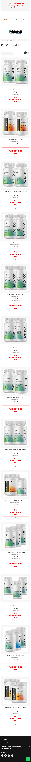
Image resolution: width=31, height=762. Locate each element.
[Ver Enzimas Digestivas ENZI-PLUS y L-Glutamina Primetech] (15, 518)
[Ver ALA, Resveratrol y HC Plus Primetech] (15, 673)
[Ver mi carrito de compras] (18, 36)
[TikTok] (12, 755)
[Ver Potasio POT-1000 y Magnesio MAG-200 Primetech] (15, 208)
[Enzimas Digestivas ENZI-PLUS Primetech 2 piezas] (15, 433)
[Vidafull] (15, 31)
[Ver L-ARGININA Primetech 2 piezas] (15, 157)
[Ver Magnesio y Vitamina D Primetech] (15, 260)
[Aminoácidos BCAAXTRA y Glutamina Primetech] (15, 691)
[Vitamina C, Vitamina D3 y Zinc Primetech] (15, 536)
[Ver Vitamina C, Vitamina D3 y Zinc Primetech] (15, 569)
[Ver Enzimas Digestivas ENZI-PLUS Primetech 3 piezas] (15, 621)
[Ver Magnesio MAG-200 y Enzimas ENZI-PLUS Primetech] (15, 415)
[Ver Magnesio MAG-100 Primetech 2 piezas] (15, 311)
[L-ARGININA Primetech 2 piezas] (15, 123)
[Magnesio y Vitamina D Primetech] (15, 226)
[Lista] (28, 52)
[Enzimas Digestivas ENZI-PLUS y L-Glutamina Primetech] (15, 484)
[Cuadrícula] (25, 52)
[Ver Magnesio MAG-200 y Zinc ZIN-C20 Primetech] (15, 105)
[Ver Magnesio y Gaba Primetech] (15, 363)
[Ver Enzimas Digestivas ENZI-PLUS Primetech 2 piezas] (15, 466)
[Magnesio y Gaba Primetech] (15, 330)
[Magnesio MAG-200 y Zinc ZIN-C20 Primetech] (15, 72)
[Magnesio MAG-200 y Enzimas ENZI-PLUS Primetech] (15, 381)
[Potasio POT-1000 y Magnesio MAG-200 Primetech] (15, 175)
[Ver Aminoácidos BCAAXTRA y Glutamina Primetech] (15, 724)
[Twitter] (5, 755)
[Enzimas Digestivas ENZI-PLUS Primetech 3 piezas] (15, 588)
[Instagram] (9, 755)
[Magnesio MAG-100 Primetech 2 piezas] (15, 278)
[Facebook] (2, 755)
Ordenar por (4, 50)
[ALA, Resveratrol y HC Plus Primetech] (15, 639)
